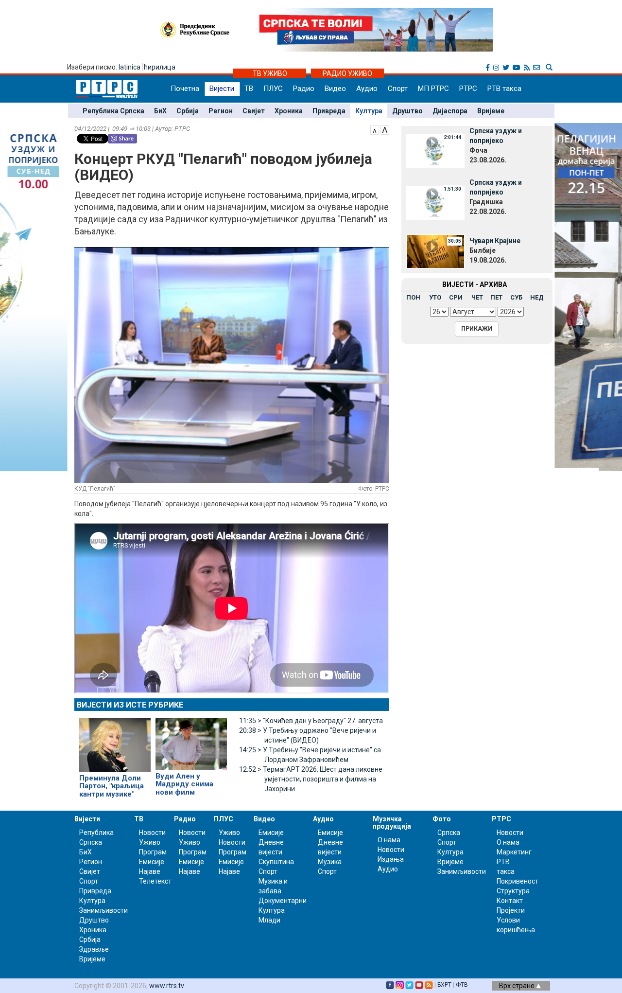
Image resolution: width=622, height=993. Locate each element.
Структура (513, 891)
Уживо (149, 842)
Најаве (149, 871)
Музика (330, 862)
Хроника (289, 111)
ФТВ (462, 984)
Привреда (329, 111)
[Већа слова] (384, 129)
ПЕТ (496, 297)
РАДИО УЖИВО (347, 73)
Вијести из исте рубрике (130, 704)
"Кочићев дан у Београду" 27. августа (311, 721)
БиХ (160, 111)
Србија (187, 111)
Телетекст (155, 881)
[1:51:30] (435, 202)
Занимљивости (103, 910)
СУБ (516, 297)
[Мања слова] (374, 129)
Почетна (185, 88)
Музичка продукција (392, 822)
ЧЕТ (477, 297)
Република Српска (113, 111)
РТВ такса (504, 88)
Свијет (253, 111)
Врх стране (517, 986)
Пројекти (511, 910)
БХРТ (444, 984)
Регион (220, 111)
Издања (391, 859)
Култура (368, 111)
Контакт (510, 900)
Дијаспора (449, 111)
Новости (152, 832)
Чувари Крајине (494, 241)
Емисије (151, 862)
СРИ (456, 297)
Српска (448, 832)
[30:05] (435, 250)
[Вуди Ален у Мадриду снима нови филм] (191, 740)
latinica (129, 67)
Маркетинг (514, 852)
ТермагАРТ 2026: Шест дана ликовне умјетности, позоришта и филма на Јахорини (310, 779)
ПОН (413, 297)
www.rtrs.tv (166, 986)
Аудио (367, 88)
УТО (435, 297)
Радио (303, 88)
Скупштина (276, 862)
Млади (269, 920)
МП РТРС (433, 88)
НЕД (537, 297)
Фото (441, 819)
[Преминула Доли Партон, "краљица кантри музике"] (115, 741)
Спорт (398, 88)
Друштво (407, 111)
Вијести (221, 88)
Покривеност (517, 881)
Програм (153, 852)
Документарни (283, 900)
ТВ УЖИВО (270, 73)
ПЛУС (273, 88)
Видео (335, 88)
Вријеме (490, 111)
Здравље (94, 949)
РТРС (468, 88)
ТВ (248, 88)
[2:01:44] (435, 150)
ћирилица (159, 67)
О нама (389, 840)
